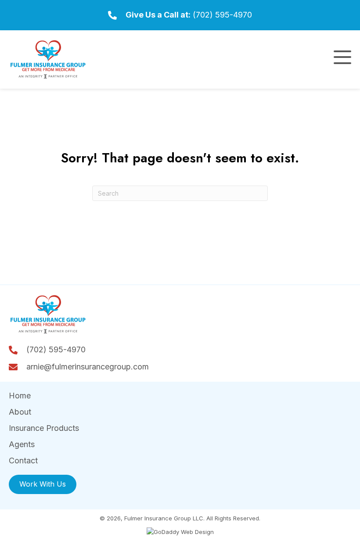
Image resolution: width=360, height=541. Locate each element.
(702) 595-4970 (222, 14)
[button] (342, 57)
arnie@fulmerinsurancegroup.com (87, 366)
